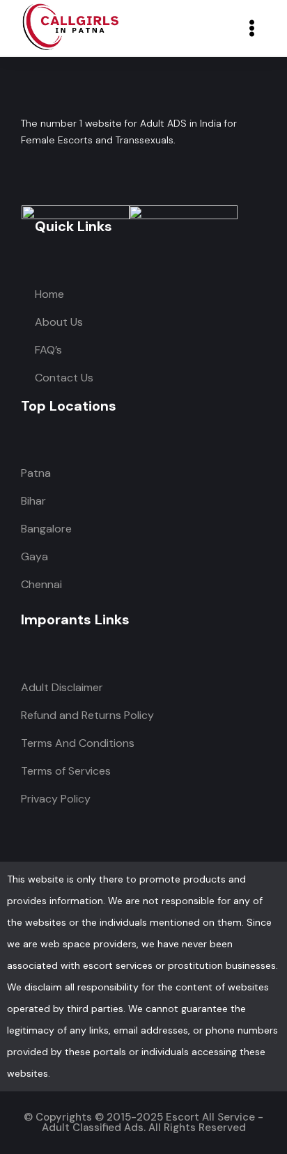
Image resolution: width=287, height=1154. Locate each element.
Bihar (33, 500)
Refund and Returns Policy (87, 715)
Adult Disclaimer (62, 687)
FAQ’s (48, 349)
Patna (36, 473)
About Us (59, 322)
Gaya (34, 556)
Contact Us (64, 377)
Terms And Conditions (77, 743)
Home (49, 294)
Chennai (41, 584)
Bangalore (46, 528)
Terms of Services (66, 771)
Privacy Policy (56, 798)
